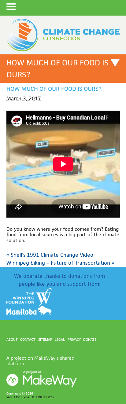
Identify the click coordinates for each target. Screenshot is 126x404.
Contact (27, 339)
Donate (89, 339)
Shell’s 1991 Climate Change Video (49, 255)
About (12, 339)
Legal (60, 339)
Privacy (74, 339)
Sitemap (45, 339)
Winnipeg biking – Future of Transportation (60, 262)
